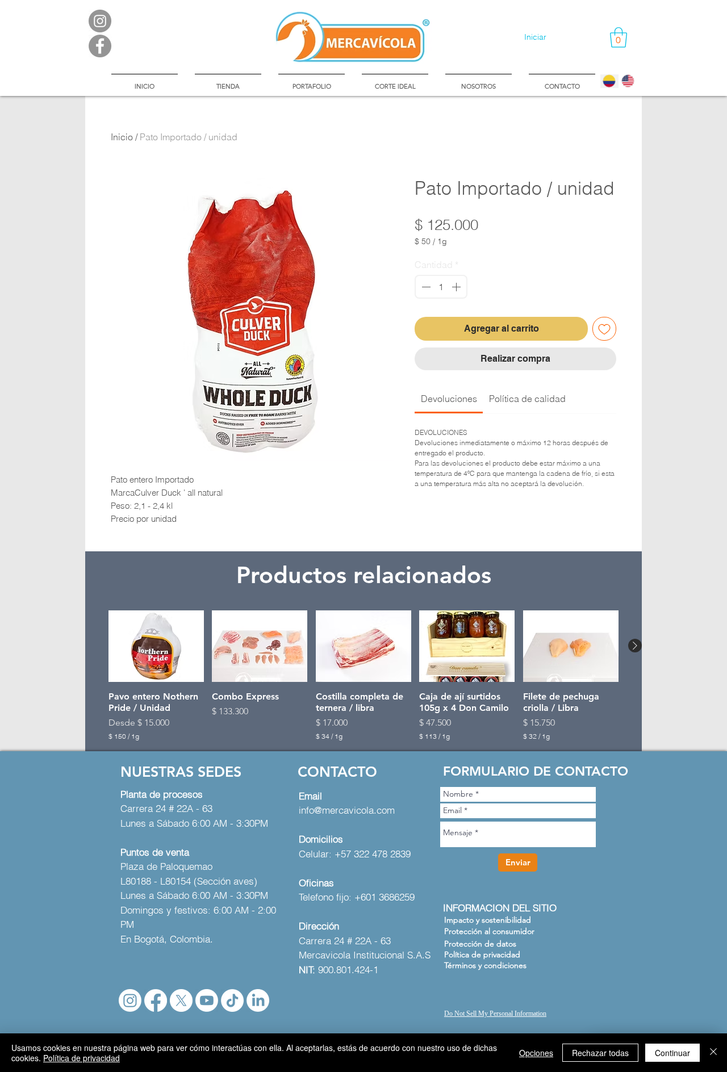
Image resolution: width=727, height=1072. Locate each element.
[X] (181, 1000)
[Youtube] (206, 1000)
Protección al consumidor (489, 931)
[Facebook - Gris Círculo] (100, 46)
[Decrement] (425, 287)
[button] (618, 37)
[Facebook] (155, 1000)
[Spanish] (609, 81)
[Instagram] (130, 1000)
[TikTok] (232, 1000)
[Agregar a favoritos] (604, 329)
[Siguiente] (635, 645)
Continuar (672, 1052)
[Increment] (457, 287)
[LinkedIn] (257, 1000)
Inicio (122, 137)
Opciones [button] (536, 1052)
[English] (628, 81)
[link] (449, 398)
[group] (363, 676)
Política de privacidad (81, 1057)
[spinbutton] (441, 287)
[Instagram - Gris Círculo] (100, 21)
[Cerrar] (713, 1052)
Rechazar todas (600, 1052)
